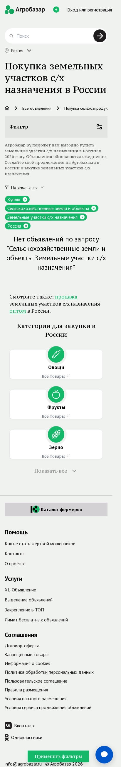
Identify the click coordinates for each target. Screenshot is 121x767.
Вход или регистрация (89, 10)
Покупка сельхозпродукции (89, 108)
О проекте (15, 563)
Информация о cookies (27, 663)
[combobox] (31, 187)
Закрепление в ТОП (24, 610)
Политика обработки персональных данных (49, 672)
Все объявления (36, 108)
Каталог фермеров (61, 509)
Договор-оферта (22, 645)
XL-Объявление (20, 590)
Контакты (14, 553)
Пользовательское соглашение (36, 681)
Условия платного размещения (35, 698)
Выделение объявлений (29, 600)
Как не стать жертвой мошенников (40, 543)
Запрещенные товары (26, 654)
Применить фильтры (58, 756)
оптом (17, 311)
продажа (66, 297)
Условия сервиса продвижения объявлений (48, 707)
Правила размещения (26, 690)
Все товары (53, 376)
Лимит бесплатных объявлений (36, 620)
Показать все (50, 471)
